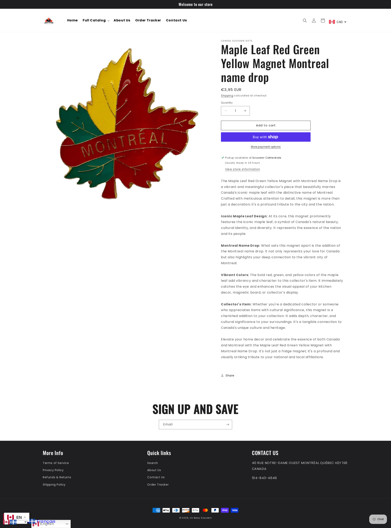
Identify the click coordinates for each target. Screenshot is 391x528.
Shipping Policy (54, 485)
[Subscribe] (227, 424)
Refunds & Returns (57, 477)
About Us (154, 470)
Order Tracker (158, 485)
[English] (6, 521)
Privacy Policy (53, 470)
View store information (242, 169)
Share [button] (230, 375)
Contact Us (156, 477)
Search (152, 463)
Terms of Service (56, 463)
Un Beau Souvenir (201, 517)
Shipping (227, 95)
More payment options (266, 146)
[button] (95, 20)
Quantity (227, 103)
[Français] (13, 521)
